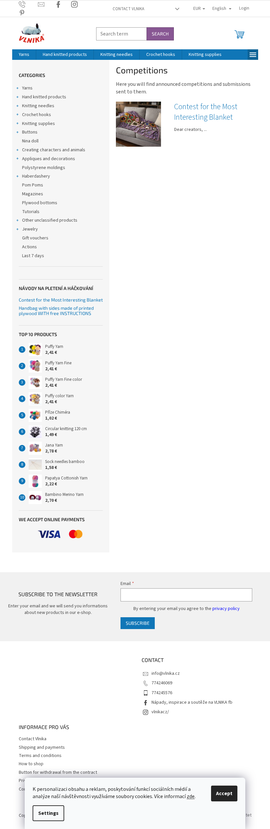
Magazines (32, 194)
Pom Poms (32, 185)
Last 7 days (33, 256)
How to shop (31, 764)
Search (160, 34)
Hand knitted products (44, 97)
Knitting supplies (38, 123)
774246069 (161, 683)
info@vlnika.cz (165, 673)
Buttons (30, 132)
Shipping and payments (42, 747)
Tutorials (31, 211)
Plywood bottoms (39, 203)
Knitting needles (38, 106)
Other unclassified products (49, 220)
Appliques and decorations (48, 159)
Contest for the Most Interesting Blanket (61, 299)
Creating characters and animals (53, 150)
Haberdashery (36, 176)
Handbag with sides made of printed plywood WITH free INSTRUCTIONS (56, 310)
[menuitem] (24, 54)
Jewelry (30, 229)
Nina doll (30, 141)
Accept (224, 793)
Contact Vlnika (128, 9)
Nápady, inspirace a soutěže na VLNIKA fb (191, 702)
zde (191, 796)
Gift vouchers (35, 238)
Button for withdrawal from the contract (58, 772)
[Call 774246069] (28, 4)
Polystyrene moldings (43, 167)
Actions (29, 247)
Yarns (27, 88)
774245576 (161, 693)
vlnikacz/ (160, 712)
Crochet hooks (36, 114)
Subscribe (137, 623)
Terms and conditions (40, 755)
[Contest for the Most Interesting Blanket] (138, 124)
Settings (48, 813)
